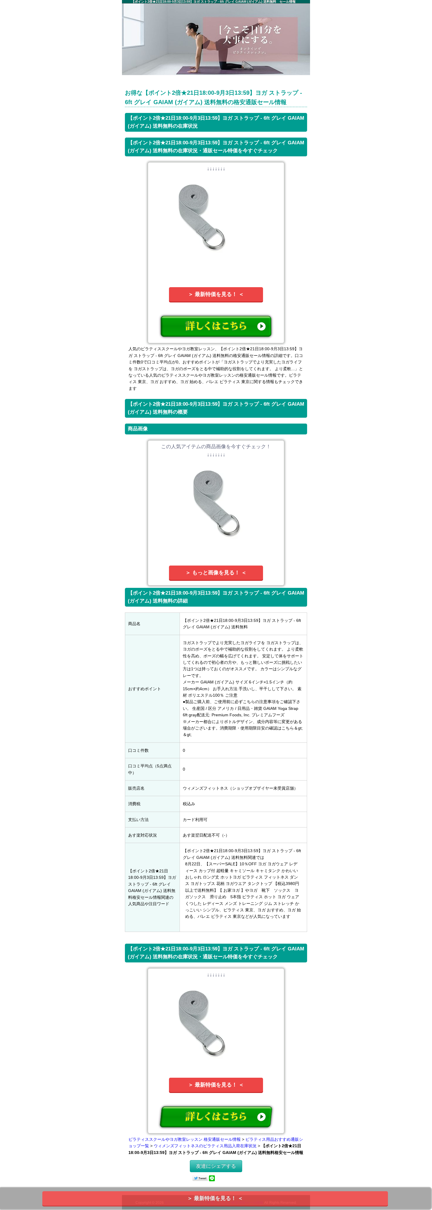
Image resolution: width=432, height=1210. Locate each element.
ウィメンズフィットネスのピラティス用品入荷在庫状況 (205, 1145)
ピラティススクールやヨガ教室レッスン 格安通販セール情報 (184, 1139)
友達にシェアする (216, 1166)
